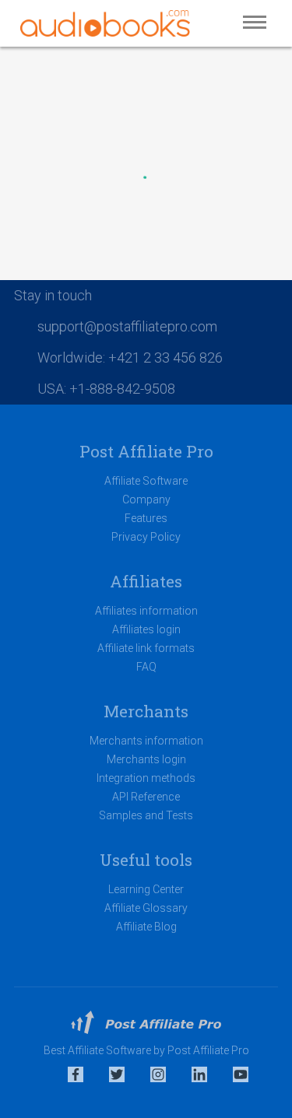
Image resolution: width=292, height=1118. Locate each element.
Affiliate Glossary (146, 908)
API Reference (146, 796)
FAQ (146, 667)
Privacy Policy (146, 537)
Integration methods (146, 778)
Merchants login (146, 759)
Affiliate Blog (146, 926)
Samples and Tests (146, 815)
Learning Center (146, 889)
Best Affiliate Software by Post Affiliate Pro (146, 1050)
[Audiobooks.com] (105, 23)
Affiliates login (146, 629)
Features (146, 518)
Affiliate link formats (146, 648)
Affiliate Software (146, 481)
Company (146, 499)
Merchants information (146, 740)
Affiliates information (146, 611)
